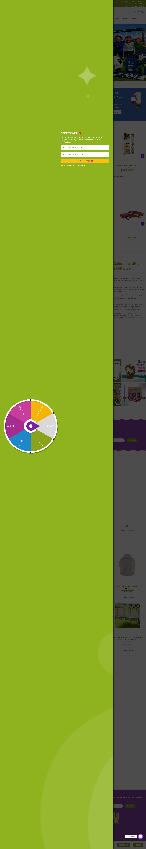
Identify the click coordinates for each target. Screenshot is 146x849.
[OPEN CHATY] (140, 836)
